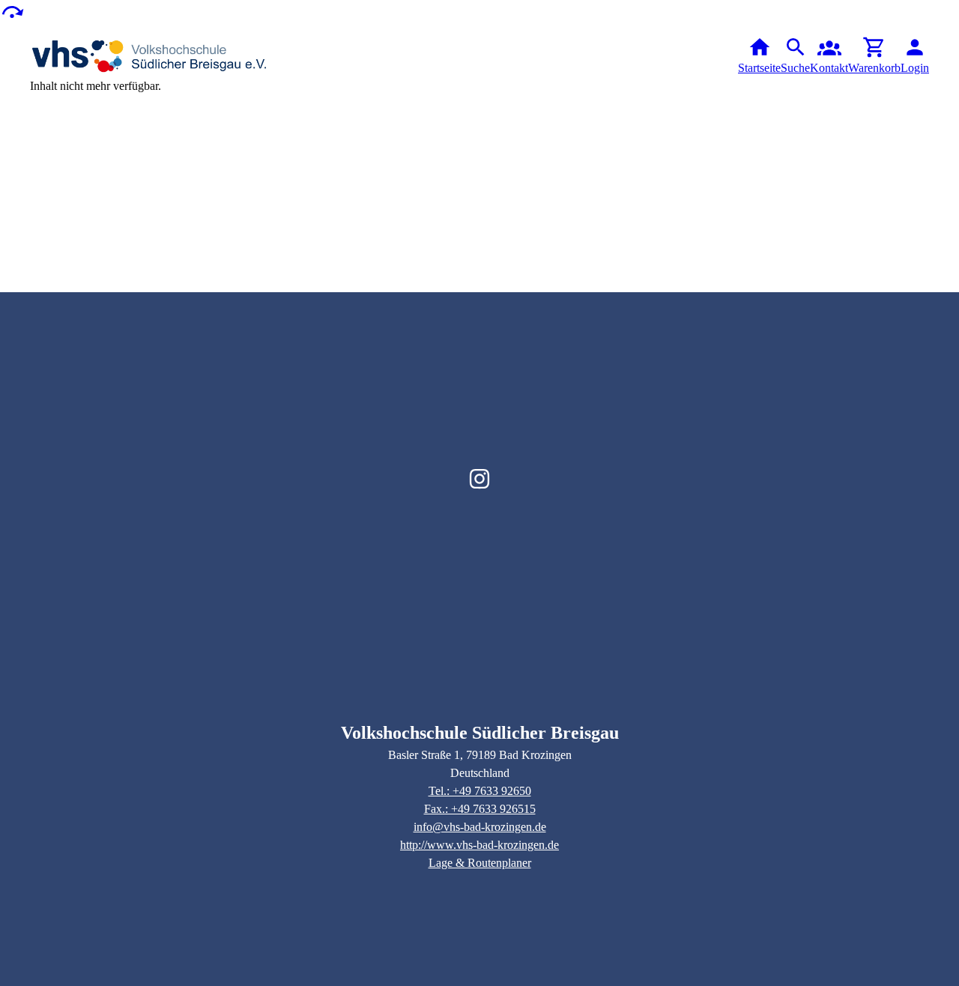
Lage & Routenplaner (480, 862)
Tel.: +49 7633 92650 (480, 790)
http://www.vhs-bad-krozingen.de (479, 844)
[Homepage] (150, 56)
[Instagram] (479, 479)
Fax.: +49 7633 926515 (480, 808)
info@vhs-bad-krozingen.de (480, 826)
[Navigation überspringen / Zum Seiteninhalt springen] (12, 10)
